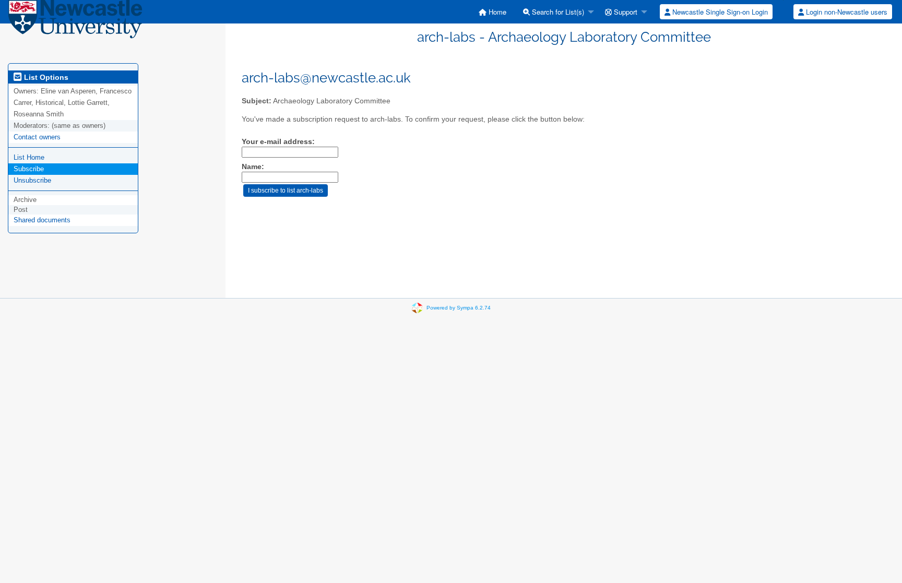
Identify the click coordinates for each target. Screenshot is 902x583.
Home (496, 12)
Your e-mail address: (278, 142)
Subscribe (29, 169)
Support (624, 12)
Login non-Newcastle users (845, 12)
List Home (29, 157)
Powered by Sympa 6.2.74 (458, 308)
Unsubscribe (32, 180)
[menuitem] (492, 11)
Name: (253, 167)
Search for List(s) (557, 12)
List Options (45, 77)
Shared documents (42, 220)
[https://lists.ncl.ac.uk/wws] (75, 22)
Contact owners (37, 137)
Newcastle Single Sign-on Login (719, 12)
